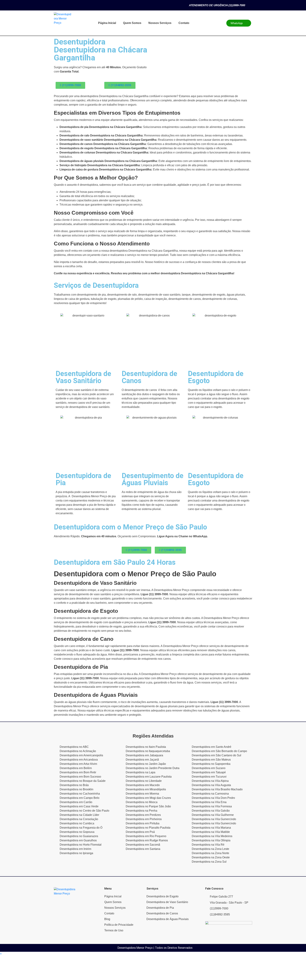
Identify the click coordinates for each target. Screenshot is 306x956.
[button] (1, 953)
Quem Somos (132, 22)
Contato (183, 22)
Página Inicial (107, 22)
